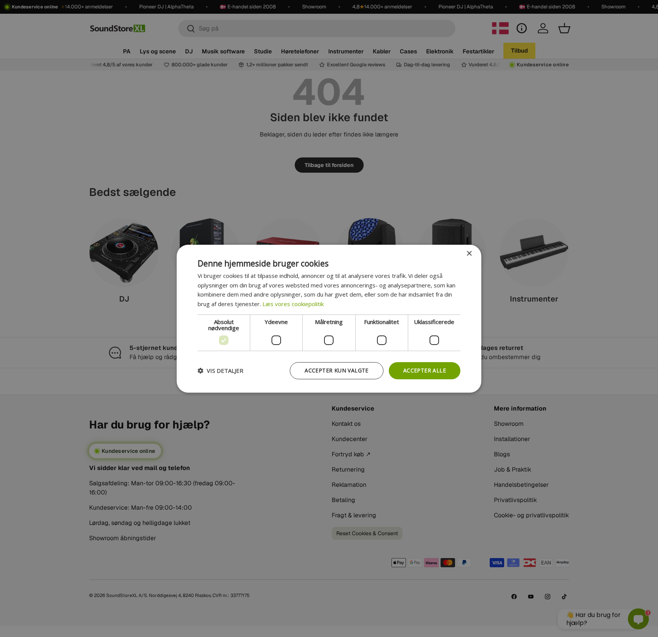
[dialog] (329, 318)
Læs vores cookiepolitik (293, 304)
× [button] (469, 253)
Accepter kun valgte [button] (337, 370)
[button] (220, 370)
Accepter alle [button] (424, 370)
